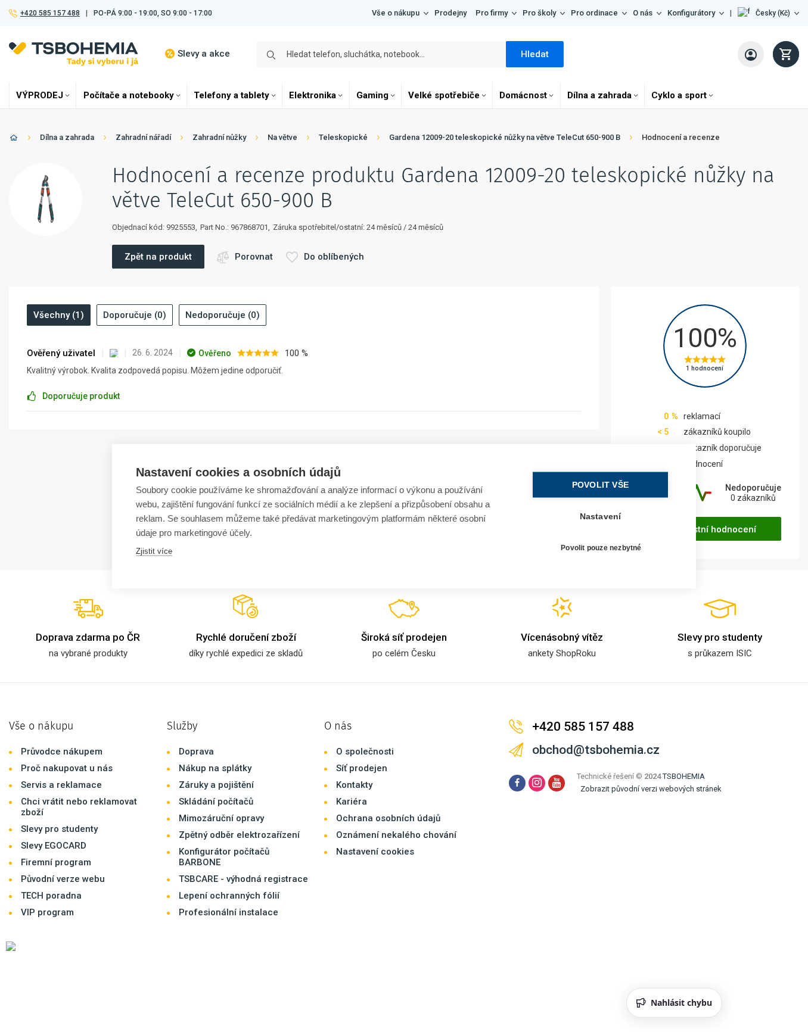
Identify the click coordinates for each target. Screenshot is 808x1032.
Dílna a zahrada (599, 95)
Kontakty (354, 785)
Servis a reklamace (61, 785)
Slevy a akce (204, 53)
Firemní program (56, 862)
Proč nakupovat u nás (67, 768)
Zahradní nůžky (219, 137)
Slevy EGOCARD (53, 845)
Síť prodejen (361, 768)
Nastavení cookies (375, 851)
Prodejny (450, 12)
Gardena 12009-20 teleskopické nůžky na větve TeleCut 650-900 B (504, 137)
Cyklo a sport (679, 95)
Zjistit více (154, 550)
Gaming (372, 95)
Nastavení (600, 516)
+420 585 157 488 (50, 13)
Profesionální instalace (228, 912)
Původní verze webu (63, 879)
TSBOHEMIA (684, 776)
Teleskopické (343, 137)
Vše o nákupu (395, 12)
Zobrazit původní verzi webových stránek (651, 788)
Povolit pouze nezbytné (601, 548)
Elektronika (312, 95)
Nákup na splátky (215, 768)
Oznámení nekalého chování (396, 835)
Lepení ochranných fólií (229, 895)
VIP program (47, 912)
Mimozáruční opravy (221, 818)
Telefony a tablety (231, 95)
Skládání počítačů (216, 801)
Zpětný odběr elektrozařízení (239, 835)
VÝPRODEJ (39, 95)
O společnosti (365, 751)
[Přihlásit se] (751, 54)
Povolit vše (600, 484)
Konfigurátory (691, 12)
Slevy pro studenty (59, 829)
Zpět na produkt (158, 256)
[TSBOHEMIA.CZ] (73, 54)
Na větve (282, 137)
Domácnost (523, 95)
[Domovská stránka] (13, 139)
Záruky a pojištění (216, 785)
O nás (642, 12)
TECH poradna (51, 895)
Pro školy (539, 12)
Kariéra (351, 801)
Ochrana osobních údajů (388, 818)
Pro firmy (492, 12)
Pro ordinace (594, 12)
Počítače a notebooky (128, 95)
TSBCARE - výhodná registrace (243, 879)
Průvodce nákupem (61, 751)
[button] (768, 13)
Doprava (196, 751)
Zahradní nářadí (143, 137)
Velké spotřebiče (444, 95)
